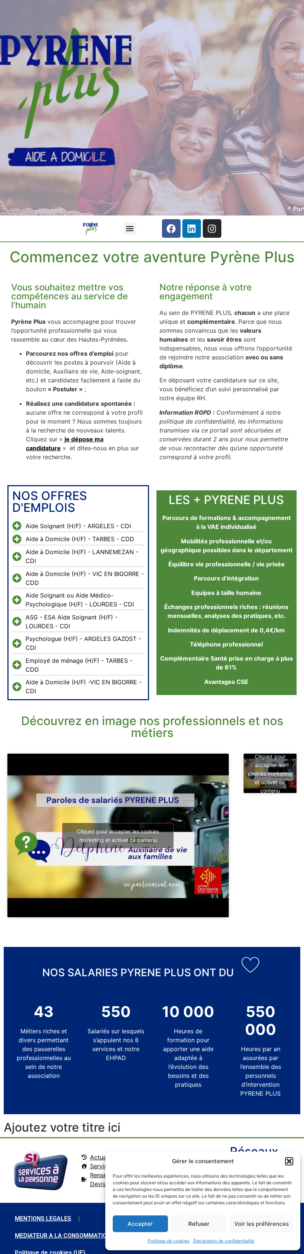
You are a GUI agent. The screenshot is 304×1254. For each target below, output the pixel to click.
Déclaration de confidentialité (223, 1241)
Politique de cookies (168, 1241)
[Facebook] (171, 228)
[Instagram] (212, 228)
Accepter (140, 1223)
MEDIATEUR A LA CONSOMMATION (63, 1235)
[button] (289, 1161)
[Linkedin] (191, 228)
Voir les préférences (261, 1223)
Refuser (198, 1223)
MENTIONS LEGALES (43, 1218)
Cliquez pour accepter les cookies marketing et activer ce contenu (118, 835)
